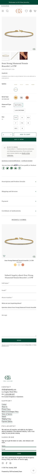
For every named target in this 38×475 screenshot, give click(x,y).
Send (19, 340)
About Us (4, 407)
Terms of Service (7, 414)
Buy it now (19, 139)
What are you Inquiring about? (11, 303)
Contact (4, 404)
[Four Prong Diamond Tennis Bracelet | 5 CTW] (33, 84)
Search (4, 416)
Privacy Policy (28, 345)
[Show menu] (2, 11)
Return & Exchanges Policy (10, 411)
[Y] (6, 56)
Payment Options (7, 421)
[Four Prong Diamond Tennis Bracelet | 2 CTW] (19, 241)
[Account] (30, 11)
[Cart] (35, 11)
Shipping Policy (6, 419)
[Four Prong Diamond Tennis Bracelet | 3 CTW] (15, 84)
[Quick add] (4, 256)
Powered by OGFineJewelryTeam (12, 471)
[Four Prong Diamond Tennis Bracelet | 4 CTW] (27, 84)
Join (19, 453)
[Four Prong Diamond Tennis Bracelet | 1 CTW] (21, 84)
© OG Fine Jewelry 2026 (9, 467)
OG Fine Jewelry (5, 5)
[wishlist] (26, 11)
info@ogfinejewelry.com (9, 389)
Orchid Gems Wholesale (16, 5)
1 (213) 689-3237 (9, 394)
